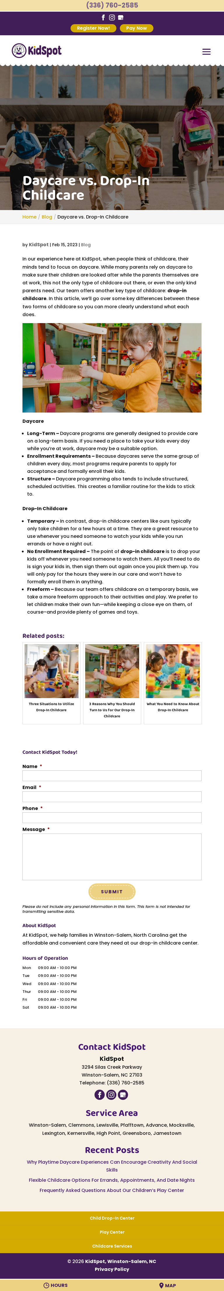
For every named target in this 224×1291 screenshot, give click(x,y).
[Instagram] (112, 18)
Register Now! (93, 28)
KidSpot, (120, 1261)
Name (32, 767)
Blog (86, 245)
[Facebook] (103, 18)
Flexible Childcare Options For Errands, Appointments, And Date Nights (112, 1180)
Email (31, 788)
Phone (32, 809)
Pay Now (136, 28)
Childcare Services (112, 1246)
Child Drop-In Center (112, 1218)
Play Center (112, 1232)
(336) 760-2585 (112, 5)
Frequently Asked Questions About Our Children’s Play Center (112, 1190)
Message (36, 830)
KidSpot (39, 244)
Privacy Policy (112, 1269)
